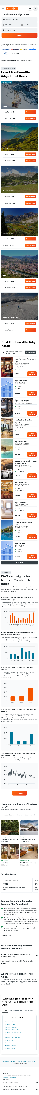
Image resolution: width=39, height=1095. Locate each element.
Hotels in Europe (21, 1061)
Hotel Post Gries (20, 502)
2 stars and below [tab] (31, 815)
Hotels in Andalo (10, 1024)
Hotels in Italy (31, 1061)
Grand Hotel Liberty (21, 441)
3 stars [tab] (19, 815)
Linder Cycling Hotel (22, 400)
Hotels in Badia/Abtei (11, 1027)
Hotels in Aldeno (10, 1022)
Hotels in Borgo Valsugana (12, 1037)
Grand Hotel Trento (21, 482)
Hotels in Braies (9, 1040)
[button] (3, 8)
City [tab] (5, 1010)
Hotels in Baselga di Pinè (12, 1030)
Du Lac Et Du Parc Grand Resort (23, 523)
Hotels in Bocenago (11, 1035)
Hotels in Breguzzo (10, 1043)
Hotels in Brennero (10, 1045)
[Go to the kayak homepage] (12, 8)
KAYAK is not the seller (10, 1083)
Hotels (13, 1061)
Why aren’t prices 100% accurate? (14, 1089)
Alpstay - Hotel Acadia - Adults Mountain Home (26, 462)
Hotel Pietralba (20, 543)
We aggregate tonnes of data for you (15, 1086)
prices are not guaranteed (9, 1077)
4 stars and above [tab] (8, 815)
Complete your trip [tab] (16, 1010)
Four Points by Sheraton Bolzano (23, 421)
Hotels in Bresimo (10, 1048)
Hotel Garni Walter (21, 380)
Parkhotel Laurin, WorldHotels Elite (25, 360)
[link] (19, 793)
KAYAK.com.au (5, 1061)
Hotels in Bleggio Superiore (13, 1032)
